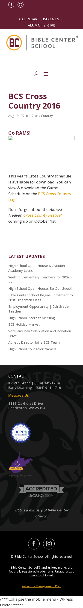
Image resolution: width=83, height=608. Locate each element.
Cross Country (42, 115)
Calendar (28, 19)
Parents (51, 19)
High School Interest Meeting (31, 318)
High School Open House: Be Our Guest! (40, 288)
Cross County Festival (42, 215)
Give (51, 25)
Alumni (35, 25)
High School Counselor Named (32, 349)
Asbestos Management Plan (41, 586)
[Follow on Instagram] (21, 5)
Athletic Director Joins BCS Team (34, 342)
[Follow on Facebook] (11, 5)
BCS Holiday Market (24, 324)
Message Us (18, 395)
